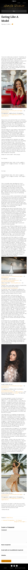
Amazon (24, 2)
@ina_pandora (19, 391)
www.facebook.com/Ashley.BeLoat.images (11, 110)
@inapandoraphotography (7, 391)
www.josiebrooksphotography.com (10, 280)
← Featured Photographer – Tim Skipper (11, 520)
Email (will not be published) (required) (12, 550)
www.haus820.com (16, 282)
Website (3, 555)
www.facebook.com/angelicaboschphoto (11, 114)
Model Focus (9, 517)
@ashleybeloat (5, 112)
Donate (18, 2)
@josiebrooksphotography (8, 281)
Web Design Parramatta (20, 567)
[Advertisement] (14, 41)
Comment (4, 530)
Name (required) (6, 544)
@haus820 (4, 284)
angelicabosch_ (5, 116)
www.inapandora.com (6, 390)
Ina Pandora (15, 393)
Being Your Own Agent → (20, 521)
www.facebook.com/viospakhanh (9, 288)
